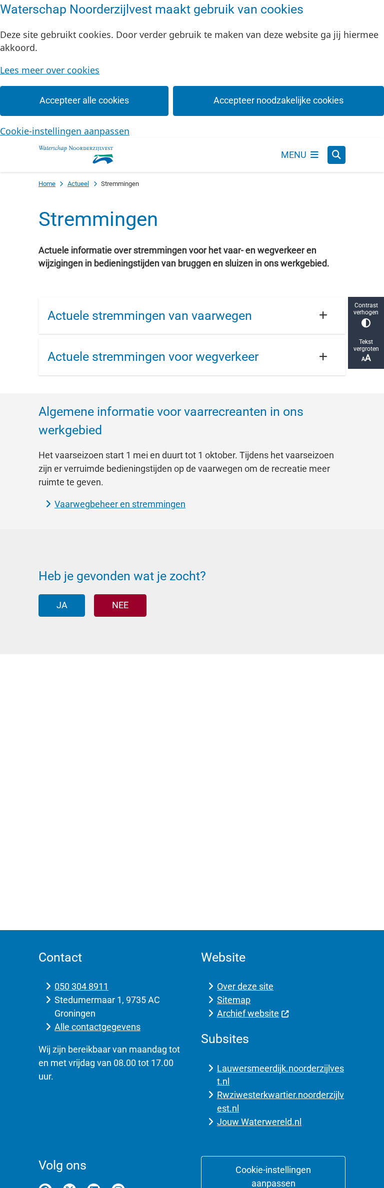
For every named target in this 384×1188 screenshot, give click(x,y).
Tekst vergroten (366, 345)
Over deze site (245, 986)
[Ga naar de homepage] (76, 154)
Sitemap (233, 1000)
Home (47, 183)
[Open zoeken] (337, 155)
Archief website (248, 1013)
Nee (120, 605)
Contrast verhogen (366, 309)
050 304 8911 (81, 986)
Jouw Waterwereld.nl (259, 1122)
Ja (62, 605)
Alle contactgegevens (97, 1027)
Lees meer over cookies (50, 70)
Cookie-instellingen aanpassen (65, 131)
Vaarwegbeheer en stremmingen (120, 504)
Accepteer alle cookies (84, 100)
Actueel (78, 183)
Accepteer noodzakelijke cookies (279, 100)
